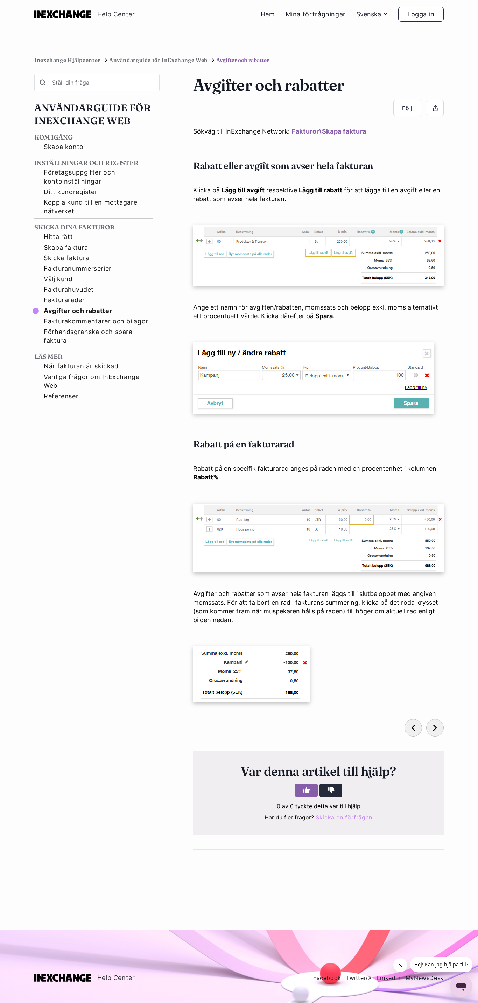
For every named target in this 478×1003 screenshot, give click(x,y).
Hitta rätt (58, 236)
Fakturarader (64, 300)
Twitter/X (359, 977)
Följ (407, 108)
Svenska (368, 14)
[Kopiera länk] (435, 108)
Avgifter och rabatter (78, 310)
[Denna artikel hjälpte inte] (330, 790)
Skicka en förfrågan (344, 817)
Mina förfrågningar (316, 14)
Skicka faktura (66, 258)
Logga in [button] (421, 14)
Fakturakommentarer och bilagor (96, 321)
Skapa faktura (66, 247)
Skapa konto (64, 146)
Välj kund (58, 279)
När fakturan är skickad (81, 366)
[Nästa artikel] (435, 728)
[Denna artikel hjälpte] (306, 790)
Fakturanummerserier (78, 268)
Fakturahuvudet (69, 289)
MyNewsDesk (425, 977)
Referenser (61, 396)
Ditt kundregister (71, 191)
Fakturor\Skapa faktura (328, 131)
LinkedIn (389, 977)
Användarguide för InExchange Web (158, 60)
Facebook (327, 977)
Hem (268, 14)
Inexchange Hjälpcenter (67, 60)
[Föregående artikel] (413, 728)
